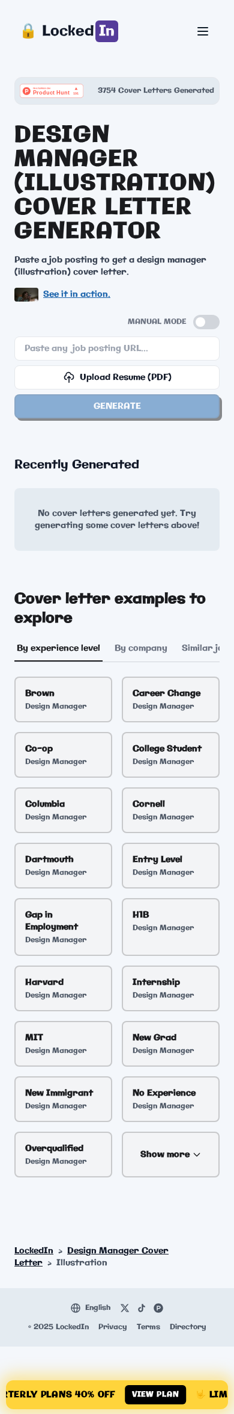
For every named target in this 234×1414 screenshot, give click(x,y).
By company (141, 648)
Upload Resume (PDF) (126, 377)
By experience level (58, 648)
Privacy (112, 1327)
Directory (188, 1327)
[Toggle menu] (203, 31)
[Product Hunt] (158, 1308)
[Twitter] (125, 1308)
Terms (148, 1327)
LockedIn (33, 1251)
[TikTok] (141, 1308)
